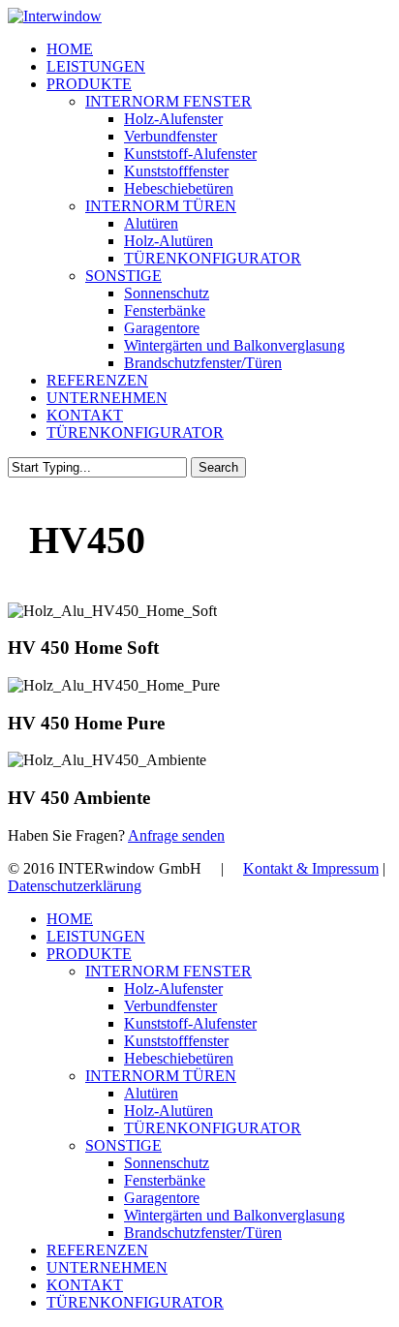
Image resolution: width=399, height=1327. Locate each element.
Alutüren (151, 1093)
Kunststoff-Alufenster (190, 1023)
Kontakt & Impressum (311, 868)
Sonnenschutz (166, 1163)
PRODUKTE (89, 953)
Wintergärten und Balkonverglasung (234, 1215)
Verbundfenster (170, 1006)
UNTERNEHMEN (107, 1267)
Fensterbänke (164, 1180)
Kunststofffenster (176, 1041)
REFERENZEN (97, 1250)
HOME (69, 918)
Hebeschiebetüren (178, 1058)
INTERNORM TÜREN (160, 1075)
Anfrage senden (176, 835)
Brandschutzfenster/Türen (203, 1232)
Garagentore (162, 1197)
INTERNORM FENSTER (168, 971)
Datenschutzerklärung (74, 886)
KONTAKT (84, 1285)
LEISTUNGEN (95, 936)
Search (218, 467)
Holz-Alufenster (173, 988)
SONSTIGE (123, 1145)
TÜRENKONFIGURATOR (212, 1128)
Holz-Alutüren (168, 1110)
